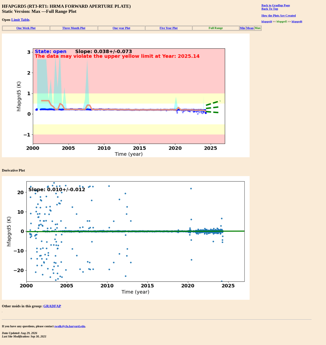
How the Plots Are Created (278, 15)
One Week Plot (25, 28)
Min (242, 28)
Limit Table (20, 20)
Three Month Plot (73, 28)
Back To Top (269, 8)
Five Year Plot (169, 28)
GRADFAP (52, 306)
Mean (250, 28)
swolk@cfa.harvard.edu (69, 326)
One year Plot (121, 28)
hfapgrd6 (297, 21)
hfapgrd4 (266, 21)
